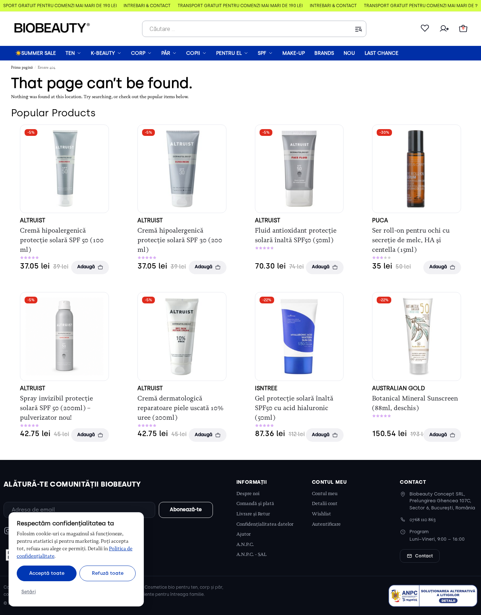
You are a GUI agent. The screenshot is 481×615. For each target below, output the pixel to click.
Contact (424, 555)
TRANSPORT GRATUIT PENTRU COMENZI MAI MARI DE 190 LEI (238, 5)
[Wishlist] (425, 29)
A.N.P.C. (245, 544)
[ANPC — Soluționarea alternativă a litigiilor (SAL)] (432, 596)
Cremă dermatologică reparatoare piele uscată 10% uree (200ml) (180, 408)
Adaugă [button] (86, 266)
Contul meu (325, 493)
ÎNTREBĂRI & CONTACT (145, 5)
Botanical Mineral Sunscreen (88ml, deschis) (415, 403)
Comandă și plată (255, 503)
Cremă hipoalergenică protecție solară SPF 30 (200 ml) (179, 240)
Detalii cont (325, 503)
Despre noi (248, 493)
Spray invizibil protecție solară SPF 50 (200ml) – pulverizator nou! (56, 408)
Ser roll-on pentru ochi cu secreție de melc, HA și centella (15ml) (411, 240)
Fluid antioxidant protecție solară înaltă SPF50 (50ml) (295, 235)
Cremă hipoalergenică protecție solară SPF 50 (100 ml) (62, 240)
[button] (463, 29)
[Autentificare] (444, 29)
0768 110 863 (422, 519)
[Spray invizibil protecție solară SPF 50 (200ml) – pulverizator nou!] (64, 336)
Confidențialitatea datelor (264, 524)
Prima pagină (22, 67)
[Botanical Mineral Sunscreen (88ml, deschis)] (416, 336)
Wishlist (321, 513)
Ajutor (243, 534)
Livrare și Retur (253, 513)
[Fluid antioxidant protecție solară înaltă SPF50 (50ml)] (299, 169)
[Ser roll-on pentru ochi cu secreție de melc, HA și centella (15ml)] (416, 169)
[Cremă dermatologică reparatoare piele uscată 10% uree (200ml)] (182, 336)
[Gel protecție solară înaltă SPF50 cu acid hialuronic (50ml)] (299, 336)
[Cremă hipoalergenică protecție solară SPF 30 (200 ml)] (182, 169)
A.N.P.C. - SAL (251, 554)
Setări (28, 591)
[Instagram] (8, 530)
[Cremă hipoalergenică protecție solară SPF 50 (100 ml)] (64, 169)
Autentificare (326, 524)
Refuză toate (108, 573)
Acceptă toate (46, 573)
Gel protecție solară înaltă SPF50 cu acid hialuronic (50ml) (294, 408)
